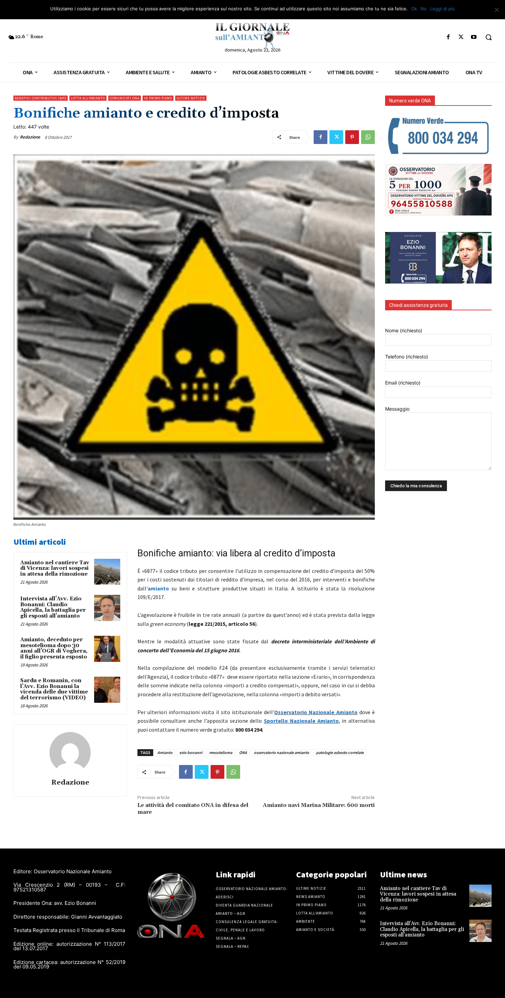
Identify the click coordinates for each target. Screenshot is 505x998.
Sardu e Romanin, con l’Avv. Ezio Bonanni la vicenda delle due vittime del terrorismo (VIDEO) (54, 689)
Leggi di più (442, 8)
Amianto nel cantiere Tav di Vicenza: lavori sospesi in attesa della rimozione (54, 568)
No (423, 8)
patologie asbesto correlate (340, 752)
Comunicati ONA (124, 98)
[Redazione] (70, 752)
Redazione (30, 137)
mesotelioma (220, 752)
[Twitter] (461, 37)
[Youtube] (474, 37)
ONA (243, 752)
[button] (488, 37)
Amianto (164, 752)
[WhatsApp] (368, 137)
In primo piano (158, 98)
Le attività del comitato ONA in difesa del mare (192, 808)
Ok (414, 8)
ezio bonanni (190, 752)
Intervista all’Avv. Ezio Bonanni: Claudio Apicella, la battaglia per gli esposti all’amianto (53, 607)
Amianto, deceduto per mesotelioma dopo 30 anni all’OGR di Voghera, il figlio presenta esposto (54, 648)
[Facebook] (448, 37)
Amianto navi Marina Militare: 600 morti (319, 805)
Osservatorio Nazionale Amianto (315, 712)
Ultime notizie (191, 98)
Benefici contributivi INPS (40, 98)
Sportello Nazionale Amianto (301, 720)
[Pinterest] (352, 137)
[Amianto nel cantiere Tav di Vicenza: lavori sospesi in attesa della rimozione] (107, 572)
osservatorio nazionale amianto (281, 752)
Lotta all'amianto (88, 98)
